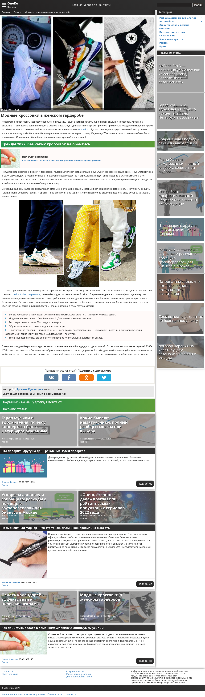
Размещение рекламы (78, 674)
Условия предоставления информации (23, 694)
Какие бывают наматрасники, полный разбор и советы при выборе (104, 424)
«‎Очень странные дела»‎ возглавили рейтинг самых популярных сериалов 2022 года (102, 503)
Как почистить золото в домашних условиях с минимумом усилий (61, 160)
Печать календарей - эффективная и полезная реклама (23, 599)
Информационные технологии (177, 17)
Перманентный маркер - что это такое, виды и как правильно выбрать (56, 528)
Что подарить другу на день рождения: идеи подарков (43, 451)
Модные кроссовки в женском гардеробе (101, 597)
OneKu (12, 3)
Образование (167, 35)
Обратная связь (10, 674)
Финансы (164, 28)
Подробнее (145, 483)
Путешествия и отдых (172, 32)
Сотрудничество (75, 671)
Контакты (104, 5)
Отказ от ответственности (61, 694)
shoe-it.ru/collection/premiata (25, 294)
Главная (77, 5)
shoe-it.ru (84, 129)
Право (163, 46)
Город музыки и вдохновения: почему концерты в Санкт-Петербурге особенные (24, 424)
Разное (5, 441)
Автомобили (167, 21)
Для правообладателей (79, 676)
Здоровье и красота (171, 39)
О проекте (90, 5)
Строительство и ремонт (174, 24)
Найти (198, 4)
